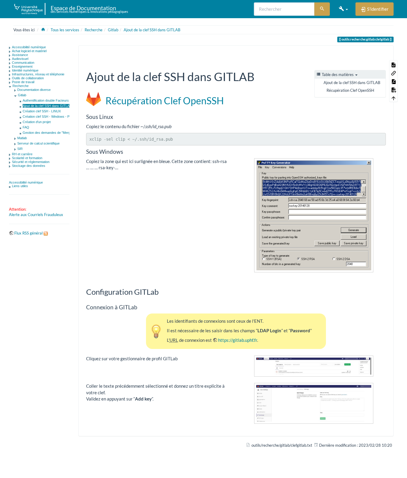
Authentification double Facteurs (46, 100)
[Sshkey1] (313, 366)
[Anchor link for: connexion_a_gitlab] (140, 307)
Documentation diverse (34, 89)
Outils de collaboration (28, 78)
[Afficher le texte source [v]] (393, 64)
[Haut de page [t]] (393, 98)
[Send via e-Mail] (365, 54)
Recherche (93, 29)
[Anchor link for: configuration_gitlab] (163, 291)
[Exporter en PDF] (393, 81)
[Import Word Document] (393, 89)
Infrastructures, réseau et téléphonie (38, 74)
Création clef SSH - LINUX (42, 111)
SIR (20, 148)
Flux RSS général (28, 233)
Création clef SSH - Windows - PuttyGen (52, 116)
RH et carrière (22, 154)
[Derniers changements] (356, 54)
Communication (23, 62)
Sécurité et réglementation (30, 162)
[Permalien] (381, 54)
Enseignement (22, 66)
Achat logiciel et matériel (29, 51)
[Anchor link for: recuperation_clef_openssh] (228, 100)
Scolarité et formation (27, 158)
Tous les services (65, 29)
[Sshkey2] (313, 403)
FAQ (26, 127)
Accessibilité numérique (29, 47)
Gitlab (113, 29)
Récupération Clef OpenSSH (350, 90)
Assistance (20, 55)
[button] (343, 9)
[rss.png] (46, 233)
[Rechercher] (322, 9)
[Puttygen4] (313, 215)
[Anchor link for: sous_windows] (126, 151)
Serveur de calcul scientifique (38, 143)
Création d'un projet (37, 122)
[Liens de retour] (393, 73)
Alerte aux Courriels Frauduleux (36, 214)
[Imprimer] (373, 54)
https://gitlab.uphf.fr (237, 340)
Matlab (22, 138)
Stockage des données (28, 165)
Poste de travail (23, 82)
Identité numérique (25, 70)
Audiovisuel (20, 58)
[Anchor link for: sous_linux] (116, 116)
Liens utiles (20, 186)
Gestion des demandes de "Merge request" (54, 132)
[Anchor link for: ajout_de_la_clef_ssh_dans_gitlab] (260, 76)
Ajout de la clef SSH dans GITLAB (152, 29)
